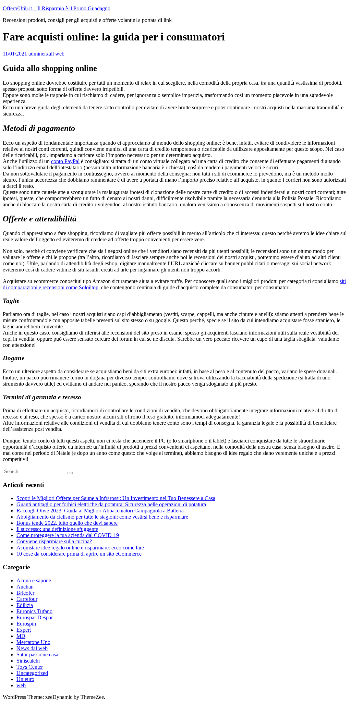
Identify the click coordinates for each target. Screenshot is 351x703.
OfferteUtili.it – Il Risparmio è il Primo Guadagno (56, 8)
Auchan (25, 587)
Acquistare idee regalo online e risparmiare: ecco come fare (80, 547)
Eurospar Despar (34, 617)
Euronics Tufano (34, 611)
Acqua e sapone (33, 580)
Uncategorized (32, 673)
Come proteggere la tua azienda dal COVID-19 (67, 535)
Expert (23, 630)
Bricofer (25, 593)
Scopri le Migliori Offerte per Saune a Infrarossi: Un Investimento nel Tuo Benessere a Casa (115, 498)
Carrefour (26, 599)
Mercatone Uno (33, 642)
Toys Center (29, 667)
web (59, 54)
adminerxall (41, 54)
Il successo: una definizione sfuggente (57, 529)
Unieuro (25, 679)
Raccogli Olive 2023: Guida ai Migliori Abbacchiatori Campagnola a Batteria (100, 510)
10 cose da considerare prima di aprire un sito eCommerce (79, 554)
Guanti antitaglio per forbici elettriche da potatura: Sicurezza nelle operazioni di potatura (111, 504)
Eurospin (26, 624)
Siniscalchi (28, 661)
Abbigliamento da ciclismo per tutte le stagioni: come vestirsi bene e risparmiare (102, 517)
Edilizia (24, 605)
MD (20, 636)
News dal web (32, 648)
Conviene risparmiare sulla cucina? (54, 541)
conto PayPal (65, 161)
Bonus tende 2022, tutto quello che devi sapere (67, 523)
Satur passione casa (37, 654)
